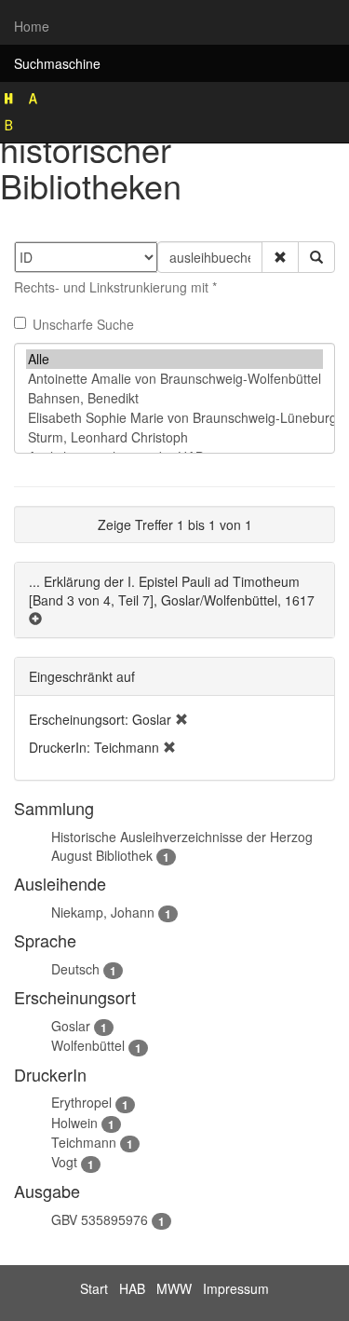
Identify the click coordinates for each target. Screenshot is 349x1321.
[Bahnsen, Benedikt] (174, 398)
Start (94, 1288)
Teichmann (83, 1142)
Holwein (74, 1122)
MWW (174, 1288)
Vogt (64, 1161)
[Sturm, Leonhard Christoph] (174, 437)
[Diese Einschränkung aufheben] (181, 719)
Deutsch (75, 969)
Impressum (236, 1288)
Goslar (70, 1025)
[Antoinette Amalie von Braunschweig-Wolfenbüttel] (174, 378)
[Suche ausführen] (316, 257)
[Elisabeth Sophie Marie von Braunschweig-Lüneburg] (174, 418)
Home (31, 26)
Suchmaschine (57, 63)
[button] (280, 257)
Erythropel (81, 1102)
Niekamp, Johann (102, 912)
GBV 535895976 (99, 1219)
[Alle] (174, 359)
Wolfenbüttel (88, 1045)
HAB (132, 1288)
